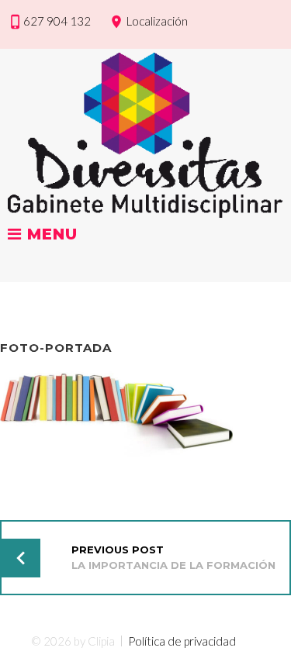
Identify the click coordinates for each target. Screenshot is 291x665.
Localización (157, 21)
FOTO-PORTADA (56, 347)
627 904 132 (57, 21)
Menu (50, 234)
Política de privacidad (182, 641)
